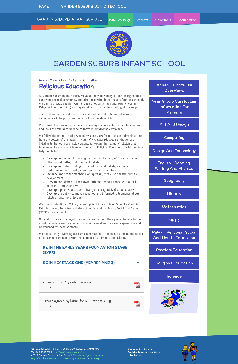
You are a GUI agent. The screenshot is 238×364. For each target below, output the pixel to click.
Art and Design (174, 124)
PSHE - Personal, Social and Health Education (174, 234)
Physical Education (174, 249)
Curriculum (58, 80)
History (174, 193)
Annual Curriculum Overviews (174, 87)
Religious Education (83, 80)
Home (43, 80)
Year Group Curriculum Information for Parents (174, 106)
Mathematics (174, 206)
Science (174, 276)
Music (174, 220)
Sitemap (95, 358)
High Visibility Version (43, 358)
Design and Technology (174, 150)
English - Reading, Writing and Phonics (174, 165)
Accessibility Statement (73, 358)
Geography (174, 180)
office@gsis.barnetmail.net (71, 352)
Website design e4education (88, 355)
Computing (174, 137)
